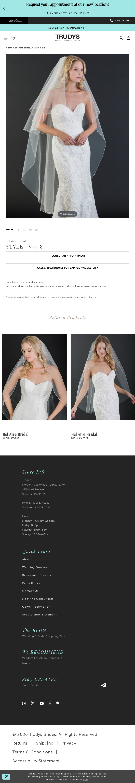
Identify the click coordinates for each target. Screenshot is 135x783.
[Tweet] (24, 229)
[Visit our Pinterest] (58, 703)
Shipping (45, 743)
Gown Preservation (36, 606)
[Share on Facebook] (18, 230)
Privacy (68, 743)
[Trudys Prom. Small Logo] (14, 20)
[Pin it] (30, 230)
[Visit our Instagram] (24, 703)
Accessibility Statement (39, 614)
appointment (99, 286)
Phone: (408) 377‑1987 (35, 502)
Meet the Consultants (38, 598)
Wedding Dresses (34, 567)
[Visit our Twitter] (32, 703)
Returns (20, 743)
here (85, 779)
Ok (6, 776)
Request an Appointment (67, 255)
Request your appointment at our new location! (67, 4)
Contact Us (30, 590)
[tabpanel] (67, 136)
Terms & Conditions (32, 752)
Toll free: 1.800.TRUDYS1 (37, 507)
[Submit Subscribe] (103, 686)
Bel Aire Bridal (22, 47)
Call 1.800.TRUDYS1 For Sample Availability (67, 267)
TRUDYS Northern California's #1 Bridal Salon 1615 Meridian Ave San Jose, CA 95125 (43, 487)
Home (9, 47)
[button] (128, 38)
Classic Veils (38, 47)
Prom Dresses (32, 583)
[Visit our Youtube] (41, 703)
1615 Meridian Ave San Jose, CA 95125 (67, 13)
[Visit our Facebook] (50, 703)
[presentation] (33, 377)
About (26, 559)
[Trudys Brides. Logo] (67, 37)
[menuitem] (14, 20)
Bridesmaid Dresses (36, 575)
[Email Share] (36, 230)
